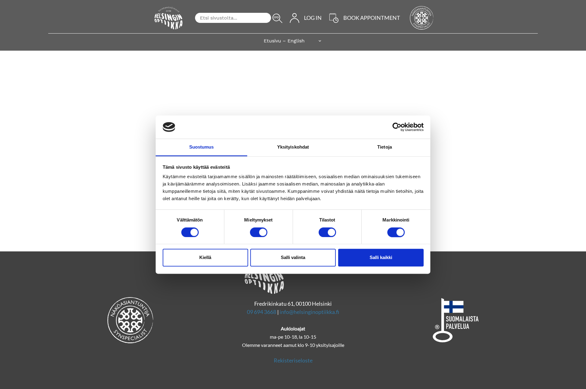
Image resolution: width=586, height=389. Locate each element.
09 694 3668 (261, 311)
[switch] (258, 232)
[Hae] (277, 18)
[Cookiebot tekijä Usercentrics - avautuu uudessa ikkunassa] (397, 126)
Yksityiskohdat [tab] (293, 147)
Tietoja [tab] (384, 147)
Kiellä (205, 257)
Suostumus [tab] (201, 147)
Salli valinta (293, 257)
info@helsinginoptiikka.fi (309, 311)
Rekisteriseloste (293, 360)
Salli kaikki (381, 257)
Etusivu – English (284, 41)
